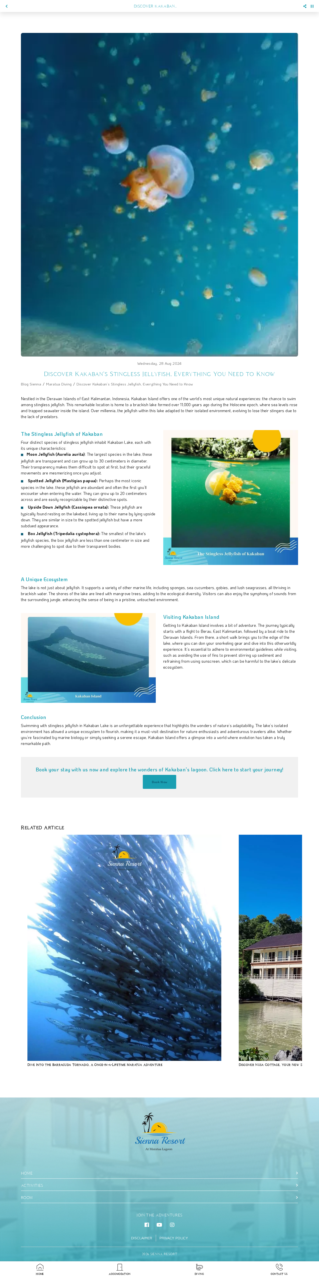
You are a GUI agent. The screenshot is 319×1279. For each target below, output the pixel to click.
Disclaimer (141, 1238)
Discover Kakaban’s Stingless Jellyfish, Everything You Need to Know (135, 383)
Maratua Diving (59, 383)
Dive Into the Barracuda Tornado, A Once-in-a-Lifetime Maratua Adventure (94, 1065)
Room (27, 1197)
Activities (32, 1185)
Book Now (159, 782)
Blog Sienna (31, 383)
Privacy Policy (174, 1238)
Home (27, 1173)
